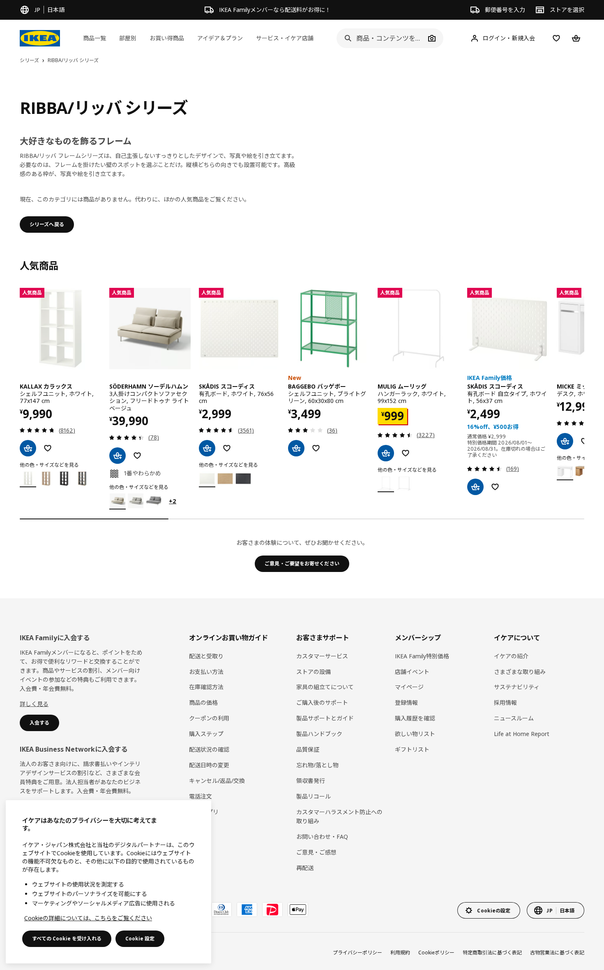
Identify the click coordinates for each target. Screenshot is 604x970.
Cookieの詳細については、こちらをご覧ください (88, 918)
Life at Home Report (521, 734)
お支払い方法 (206, 672)
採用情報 (505, 702)
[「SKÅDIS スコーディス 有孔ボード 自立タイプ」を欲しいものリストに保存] (495, 487)
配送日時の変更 (209, 765)
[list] (302, 399)
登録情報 (406, 702)
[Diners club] (221, 909)
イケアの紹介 (511, 656)
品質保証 (307, 749)
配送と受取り (206, 656)
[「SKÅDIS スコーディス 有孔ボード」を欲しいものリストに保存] (227, 448)
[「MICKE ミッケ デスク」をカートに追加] (565, 441)
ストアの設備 (313, 672)
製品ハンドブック (319, 734)
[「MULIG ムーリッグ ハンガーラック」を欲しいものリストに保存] (405, 453)
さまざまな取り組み (520, 672)
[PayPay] (272, 909)
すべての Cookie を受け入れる (66, 938)
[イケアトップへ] (40, 38)
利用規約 (400, 952)
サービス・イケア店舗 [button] (285, 38)
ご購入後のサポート (322, 702)
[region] (108, 881)
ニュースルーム (514, 718)
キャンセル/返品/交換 (217, 781)
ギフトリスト (412, 749)
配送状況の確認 (209, 749)
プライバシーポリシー (357, 952)
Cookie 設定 (139, 938)
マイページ (409, 687)
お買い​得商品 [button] (167, 38)
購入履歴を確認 (415, 718)
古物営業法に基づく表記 (557, 952)
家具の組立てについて (325, 687)
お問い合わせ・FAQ (322, 836)
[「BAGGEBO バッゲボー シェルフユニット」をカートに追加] (296, 448)
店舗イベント (412, 672)
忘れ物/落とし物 (317, 765)
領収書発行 (310, 781)
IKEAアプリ (204, 812)
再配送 (305, 868)
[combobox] (381, 38)
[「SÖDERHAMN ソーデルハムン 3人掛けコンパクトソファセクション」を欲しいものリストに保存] (137, 455)
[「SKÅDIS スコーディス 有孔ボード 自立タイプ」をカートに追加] (475, 487)
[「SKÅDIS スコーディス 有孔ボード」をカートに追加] (207, 448)
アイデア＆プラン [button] (220, 38)
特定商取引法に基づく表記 (492, 952)
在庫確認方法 (206, 687)
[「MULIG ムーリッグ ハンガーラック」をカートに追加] (386, 453)
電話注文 (200, 796)
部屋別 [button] (127, 38)
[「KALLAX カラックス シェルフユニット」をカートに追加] (28, 448)
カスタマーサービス (322, 656)
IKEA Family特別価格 (422, 656)
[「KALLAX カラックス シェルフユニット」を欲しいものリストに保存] (47, 448)
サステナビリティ (516, 687)
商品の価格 (203, 702)
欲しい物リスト (415, 734)
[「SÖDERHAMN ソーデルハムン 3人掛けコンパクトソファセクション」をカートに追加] (117, 455)
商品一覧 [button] (94, 38)
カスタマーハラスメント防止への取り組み (339, 816)
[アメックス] (247, 909)
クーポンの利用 (209, 718)
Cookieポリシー (436, 952)
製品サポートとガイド (325, 718)
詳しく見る (34, 704)
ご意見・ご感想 (316, 852)
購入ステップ (206, 734)
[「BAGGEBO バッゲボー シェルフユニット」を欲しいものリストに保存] (316, 448)
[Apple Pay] (298, 909)
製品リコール (313, 796)
